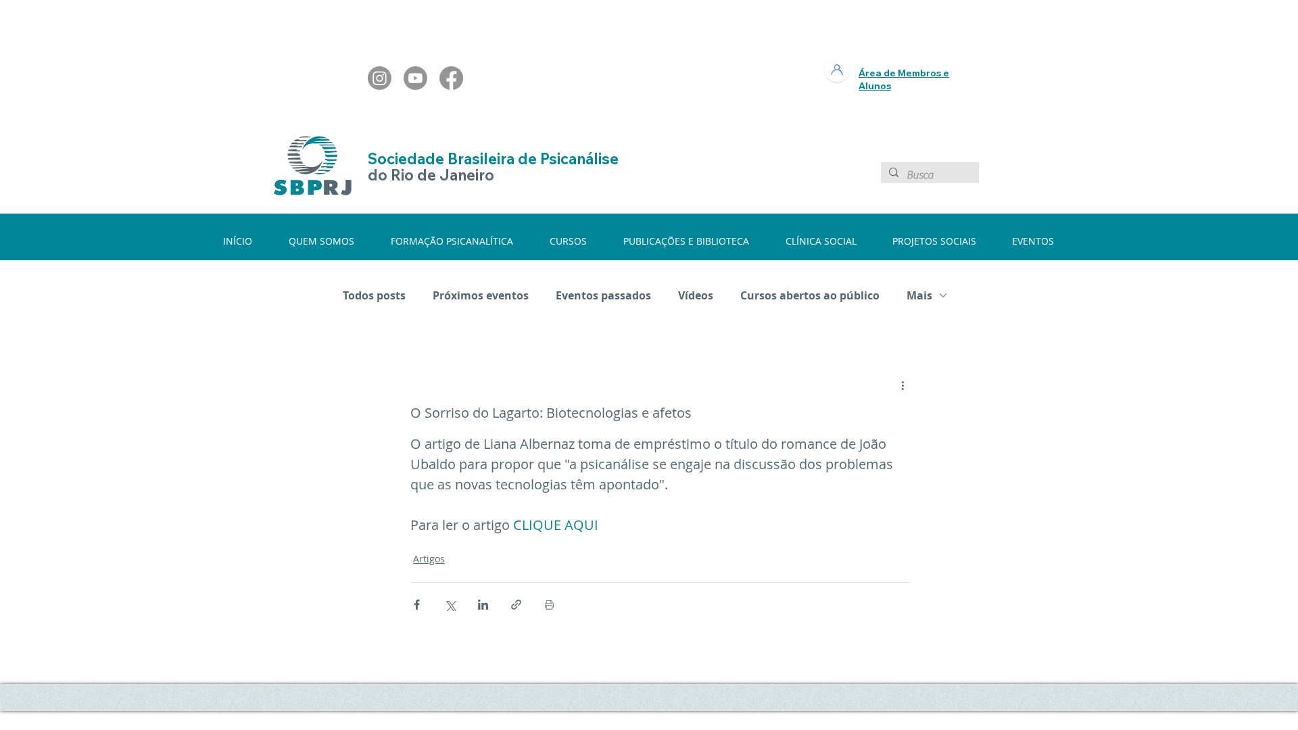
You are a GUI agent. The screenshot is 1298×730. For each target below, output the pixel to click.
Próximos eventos (481, 295)
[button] (330, 241)
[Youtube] (415, 78)
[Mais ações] (902, 385)
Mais (919, 295)
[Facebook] (451, 78)
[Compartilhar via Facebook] (416, 604)
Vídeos (695, 295)
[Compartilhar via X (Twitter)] (449, 604)
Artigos (429, 558)
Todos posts (374, 295)
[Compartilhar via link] (516, 604)
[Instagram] (379, 78)
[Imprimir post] (549, 604)
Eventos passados (603, 295)
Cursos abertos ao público (810, 295)
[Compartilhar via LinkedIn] (483, 604)
